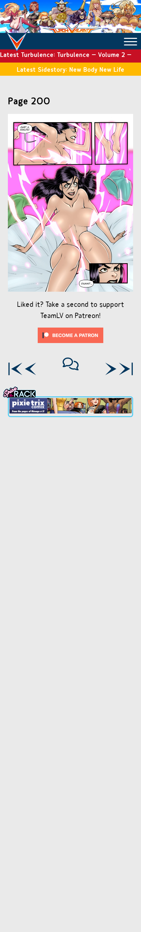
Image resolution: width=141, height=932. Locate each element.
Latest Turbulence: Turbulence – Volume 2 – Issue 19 (65, 56)
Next (110, 368)
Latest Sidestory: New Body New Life (70, 69)
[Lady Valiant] (17, 37)
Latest (125, 368)
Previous (30, 368)
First (15, 368)
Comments (71, 363)
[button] (130, 41)
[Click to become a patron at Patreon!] (70, 344)
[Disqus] (70, 509)
